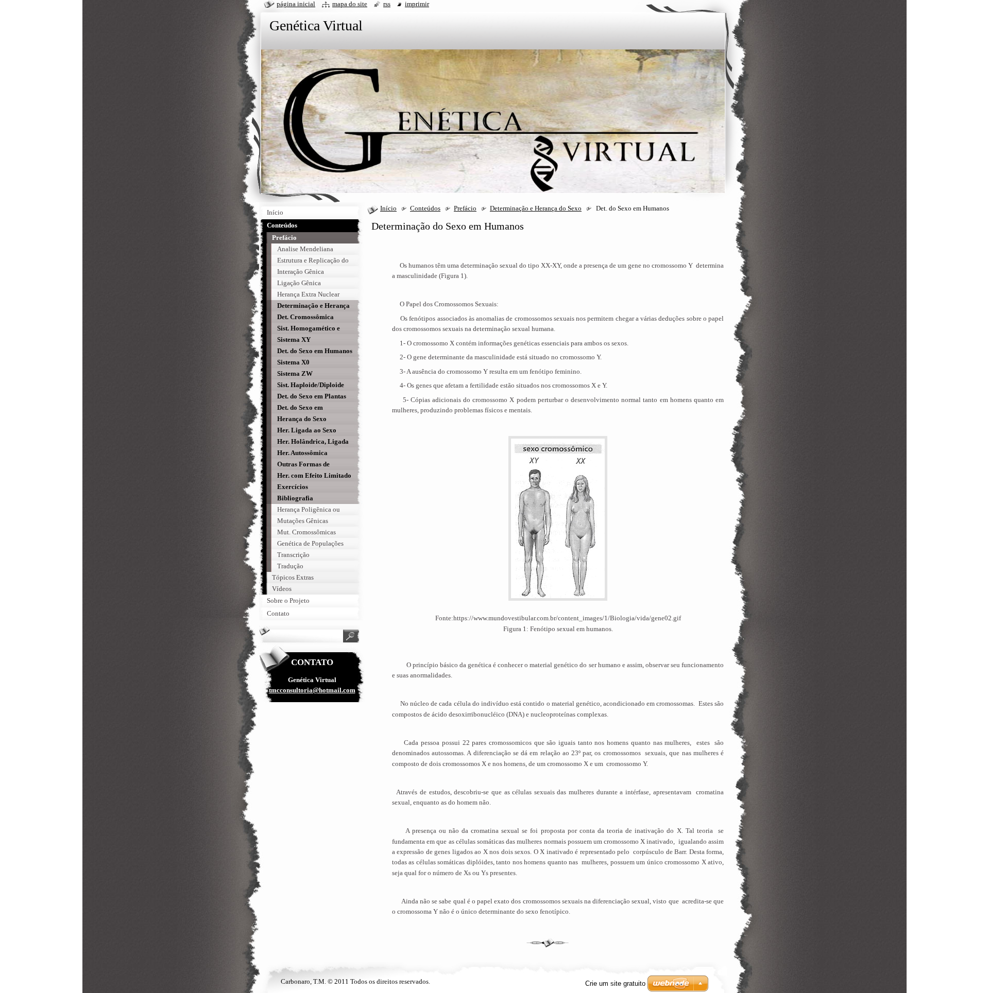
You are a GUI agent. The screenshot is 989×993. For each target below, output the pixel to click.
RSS (386, 4)
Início (388, 208)
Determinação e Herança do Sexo (536, 208)
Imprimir (417, 4)
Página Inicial (296, 4)
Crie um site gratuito (615, 983)
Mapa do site (349, 4)
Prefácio (465, 208)
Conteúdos (425, 208)
